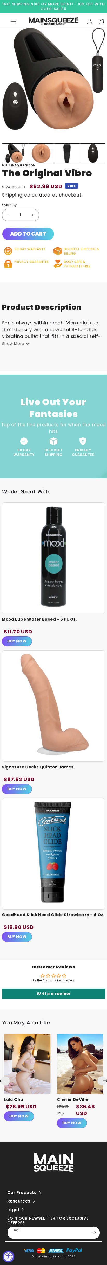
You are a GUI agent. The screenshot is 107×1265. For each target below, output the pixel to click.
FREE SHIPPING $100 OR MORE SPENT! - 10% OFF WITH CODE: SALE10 (53, 6)
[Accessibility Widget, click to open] (8, 1256)
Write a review (53, 994)
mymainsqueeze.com (50, 1257)
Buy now (19, 1116)
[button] (101, 21)
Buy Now (16, 641)
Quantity (9, 204)
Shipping (12, 195)
